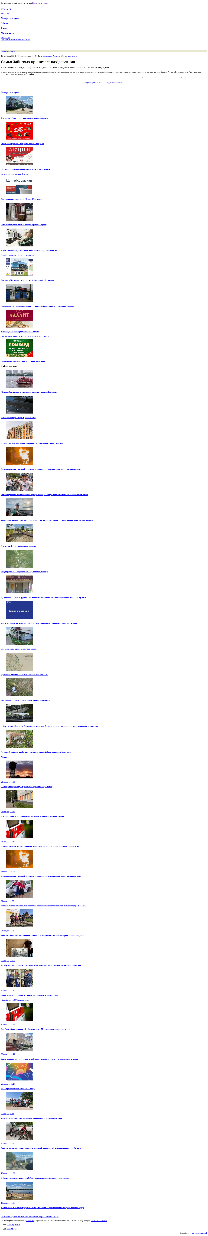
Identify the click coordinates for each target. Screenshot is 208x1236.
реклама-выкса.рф (199, 1233)
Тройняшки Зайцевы (51, 56)
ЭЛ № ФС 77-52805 (99, 1221)
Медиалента (7, 33)
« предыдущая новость (94, 82)
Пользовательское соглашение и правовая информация (35, 1217)
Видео (4, 28)
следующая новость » (114, 82)
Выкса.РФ (5, 14)
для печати (72, 56)
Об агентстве (6, 1217)
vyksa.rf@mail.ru (13, 1225)
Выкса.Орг (5, 38)
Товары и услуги (10, 18)
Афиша (5, 23)
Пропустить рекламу (40, 3)
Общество (12, 51)
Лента (4, 757)
